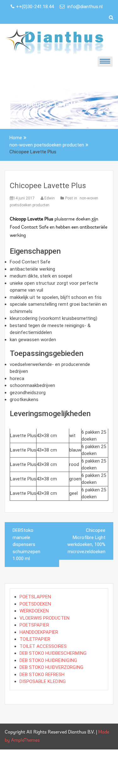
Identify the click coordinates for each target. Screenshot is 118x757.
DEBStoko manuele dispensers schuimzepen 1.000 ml (26, 544)
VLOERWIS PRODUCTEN (45, 618)
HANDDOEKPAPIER (39, 632)
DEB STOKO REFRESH (42, 674)
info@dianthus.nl (84, 6)
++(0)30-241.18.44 (35, 6)
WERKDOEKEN (34, 611)
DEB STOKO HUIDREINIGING (48, 660)
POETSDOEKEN (35, 604)
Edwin (49, 198)
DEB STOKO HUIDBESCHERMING (53, 653)
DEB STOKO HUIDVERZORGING (51, 667)
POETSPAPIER (34, 625)
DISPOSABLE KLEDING (43, 681)
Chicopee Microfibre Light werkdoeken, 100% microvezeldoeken (86, 540)
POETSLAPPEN (35, 597)
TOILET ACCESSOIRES (43, 646)
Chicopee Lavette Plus (48, 185)
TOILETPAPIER (35, 639)
